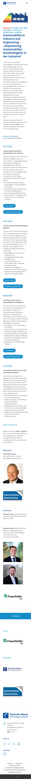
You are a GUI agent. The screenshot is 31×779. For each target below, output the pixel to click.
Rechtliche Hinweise (14, 765)
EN (11, 732)
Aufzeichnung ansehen (13, 212)
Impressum (10, 763)
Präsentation (9, 206)
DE (14, 732)
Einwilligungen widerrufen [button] (15, 772)
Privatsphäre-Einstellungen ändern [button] (14, 767)
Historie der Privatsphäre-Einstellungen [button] (14, 770)
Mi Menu (18, 776)
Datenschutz (18, 763)
